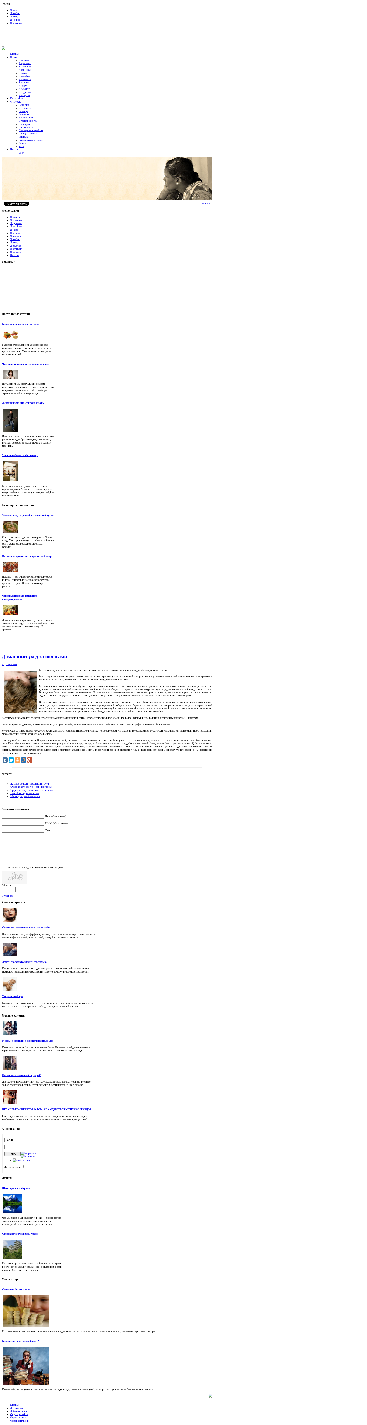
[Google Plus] (29, 760)
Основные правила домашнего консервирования (19, 597)
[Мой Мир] (23, 760)
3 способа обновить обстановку (20, 455)
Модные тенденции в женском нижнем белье (27, 1040)
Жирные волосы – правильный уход (29, 783)
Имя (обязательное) (55, 816)
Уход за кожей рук (12, 996)
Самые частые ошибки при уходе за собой (26, 927)
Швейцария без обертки (16, 1188)
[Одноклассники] (17, 760)
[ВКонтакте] (5, 760)
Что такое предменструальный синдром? (25, 363)
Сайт (47, 830)
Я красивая (11, 664)
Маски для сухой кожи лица (25, 796)
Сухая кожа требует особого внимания (31, 786)
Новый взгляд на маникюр (24, 793)
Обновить (7, 885)
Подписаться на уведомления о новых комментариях (35, 867)
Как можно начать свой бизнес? (20, 1340)
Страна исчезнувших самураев (20, 1233)
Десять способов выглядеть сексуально (24, 961)
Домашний (34, 656)
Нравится (205, 203)
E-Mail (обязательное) (56, 823)
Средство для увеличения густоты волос (32, 790)
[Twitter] (11, 760)
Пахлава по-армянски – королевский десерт (27, 556)
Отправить (7, 895)
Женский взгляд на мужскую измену (23, 402)
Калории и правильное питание (20, 323)
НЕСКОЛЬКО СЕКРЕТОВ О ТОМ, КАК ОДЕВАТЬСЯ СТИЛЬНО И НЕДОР (46, 1109)
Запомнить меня (13, 1166)
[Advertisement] (183, 36)
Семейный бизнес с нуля (16, 1289)
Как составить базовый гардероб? (21, 1075)
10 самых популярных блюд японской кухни (28, 515)
